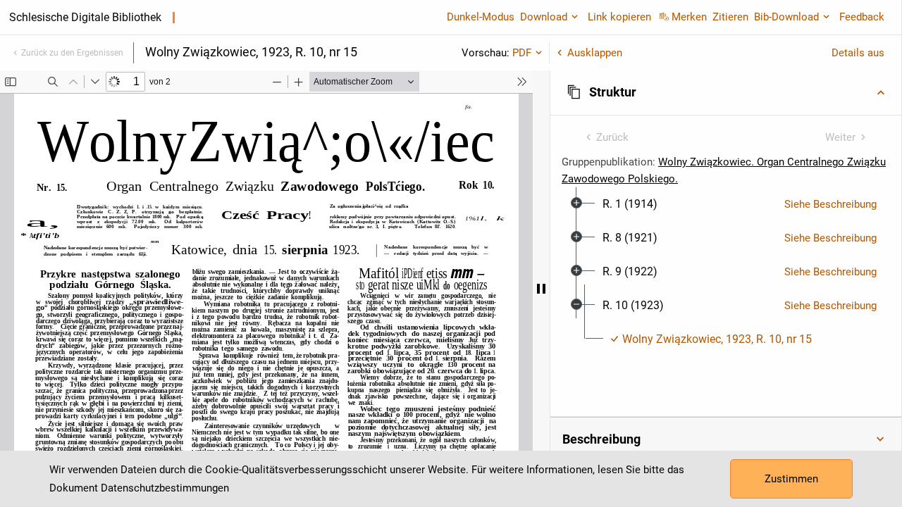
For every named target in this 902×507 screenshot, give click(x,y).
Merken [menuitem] (689, 17)
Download (543, 17)
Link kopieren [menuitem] (619, 17)
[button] (725, 92)
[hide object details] (541, 288)
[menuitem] (630, 204)
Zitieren (730, 17)
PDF (521, 52)
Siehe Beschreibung (830, 204)
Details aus (858, 52)
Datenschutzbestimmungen (165, 488)
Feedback (861, 17)
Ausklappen (594, 52)
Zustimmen (791, 478)
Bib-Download (786, 17)
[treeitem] (726, 204)
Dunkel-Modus (480, 17)
